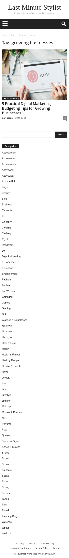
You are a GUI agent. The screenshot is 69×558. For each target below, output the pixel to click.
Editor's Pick (9, 262)
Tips (4, 504)
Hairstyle (7, 325)
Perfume (6, 423)
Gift (4, 314)
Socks (5, 475)
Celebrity (7, 221)
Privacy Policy (41, 547)
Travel (5, 510)
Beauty (6, 193)
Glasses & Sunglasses (14, 320)
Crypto (5, 239)
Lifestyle (6, 395)
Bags (5, 187)
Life (4, 389)
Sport (5, 481)
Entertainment (9, 273)
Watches (7, 521)
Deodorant (7, 245)
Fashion (6, 279)
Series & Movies (11, 446)
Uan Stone (7, 117)
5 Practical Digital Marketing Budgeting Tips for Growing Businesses (26, 108)
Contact (57, 547)
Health (5, 348)
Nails (4, 418)
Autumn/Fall (8, 181)
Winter (5, 527)
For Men (6, 285)
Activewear (8, 169)
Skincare (7, 470)
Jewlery (6, 377)
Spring (5, 487)
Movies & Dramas (12, 412)
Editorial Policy (46, 543)
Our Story (20, 543)
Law (4, 383)
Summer (6, 493)
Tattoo (5, 498)
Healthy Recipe (10, 360)
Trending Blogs (10, 516)
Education (7, 268)
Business (7, 204)
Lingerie (6, 400)
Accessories (9, 152)
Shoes (5, 452)
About (32, 543)
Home (4, 35)
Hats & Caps (9, 343)
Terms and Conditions (19, 547)
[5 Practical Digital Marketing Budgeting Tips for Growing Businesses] (34, 74)
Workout (6, 533)
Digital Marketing (11, 98)
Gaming (6, 308)
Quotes (6, 435)
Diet (4, 250)
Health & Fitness (11, 354)
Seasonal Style (10, 441)
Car (4, 216)
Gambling (7, 296)
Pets (4, 429)
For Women (8, 291)
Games (6, 302)
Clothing (6, 227)
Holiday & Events (11, 366)
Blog (4, 198)
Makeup (6, 406)
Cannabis (7, 210)
